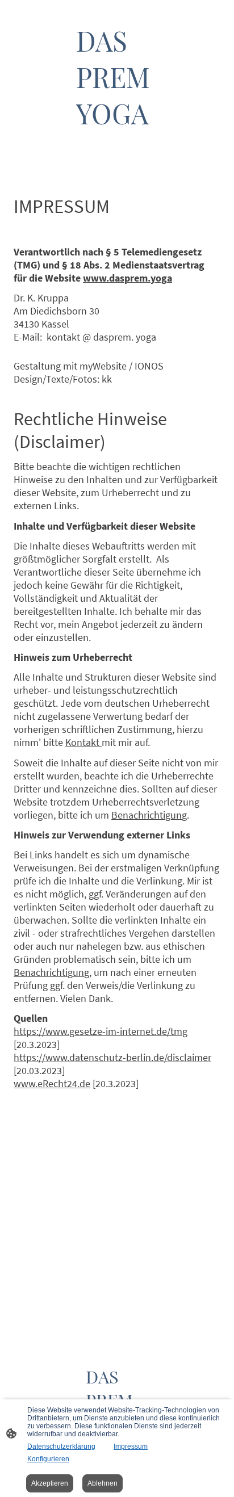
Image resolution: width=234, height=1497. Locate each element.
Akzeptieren (49, 1483)
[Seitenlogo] (117, 141)
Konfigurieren (48, 1459)
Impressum (131, 1446)
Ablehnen (102, 1483)
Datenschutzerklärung (61, 1446)
